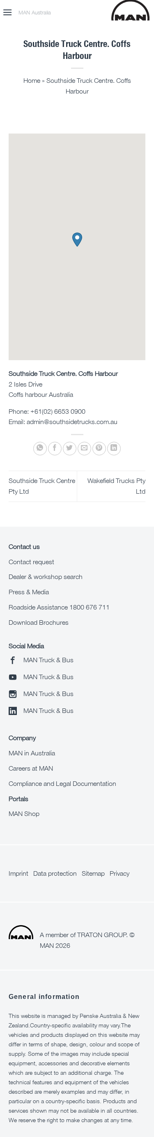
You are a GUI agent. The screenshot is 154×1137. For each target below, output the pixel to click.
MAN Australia (34, 12)
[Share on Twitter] (69, 448)
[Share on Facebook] (55, 448)
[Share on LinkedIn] (114, 448)
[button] (7, 12)
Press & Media (29, 592)
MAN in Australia (32, 753)
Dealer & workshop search (46, 576)
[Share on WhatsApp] (40, 448)
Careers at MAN (31, 768)
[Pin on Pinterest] (99, 448)
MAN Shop (24, 813)
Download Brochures (39, 622)
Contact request (31, 562)
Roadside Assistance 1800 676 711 (59, 607)
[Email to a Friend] (84, 448)
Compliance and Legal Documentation (62, 783)
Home (31, 80)
